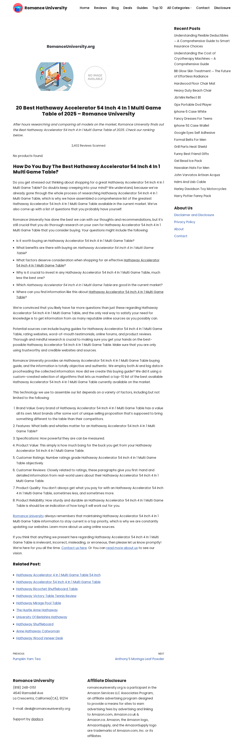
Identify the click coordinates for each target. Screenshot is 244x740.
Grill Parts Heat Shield (190, 146)
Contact (203, 8)
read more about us (122, 548)
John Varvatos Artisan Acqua (197, 175)
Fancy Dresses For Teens (193, 118)
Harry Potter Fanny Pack (192, 196)
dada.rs (37, 719)
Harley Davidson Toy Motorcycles (200, 189)
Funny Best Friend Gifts (191, 154)
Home (84, 8)
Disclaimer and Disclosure (194, 215)
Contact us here (74, 548)
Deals (127, 8)
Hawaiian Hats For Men (191, 168)
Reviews (100, 8)
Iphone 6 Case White (190, 111)
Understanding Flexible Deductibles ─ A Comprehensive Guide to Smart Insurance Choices (202, 41)
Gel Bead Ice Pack (188, 161)
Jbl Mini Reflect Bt (187, 97)
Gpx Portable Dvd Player (193, 104)
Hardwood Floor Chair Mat (194, 83)
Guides (142, 8)
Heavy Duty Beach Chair (193, 90)
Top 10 (157, 8)
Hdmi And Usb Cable (190, 182)
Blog (115, 8)
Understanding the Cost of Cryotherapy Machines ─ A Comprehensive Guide (195, 58)
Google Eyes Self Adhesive (194, 132)
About (179, 229)
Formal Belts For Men (190, 139)
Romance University (28, 516)
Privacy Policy (184, 222)
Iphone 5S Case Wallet (191, 125)
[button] (191, 7)
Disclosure (222, 8)
